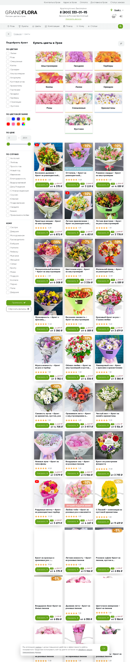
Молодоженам (17, 236)
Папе (12, 288)
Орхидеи (14, 70)
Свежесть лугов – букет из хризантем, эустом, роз (48, 415)
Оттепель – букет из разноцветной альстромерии (76, 174)
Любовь (14, 163)
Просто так (16, 167)
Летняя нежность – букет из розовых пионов (78, 559)
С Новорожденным (19, 191)
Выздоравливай (18, 183)
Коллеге (14, 280)
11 (79, 372)
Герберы (14, 98)
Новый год (15, 171)
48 (49, 468)
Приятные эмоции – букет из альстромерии (48, 222)
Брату (13, 268)
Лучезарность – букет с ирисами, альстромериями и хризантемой (47, 319)
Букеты (25, 26)
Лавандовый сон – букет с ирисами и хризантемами (109, 367)
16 (79, 180)
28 (110, 469)
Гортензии (15, 90)
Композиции (53, 26)
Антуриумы (15, 78)
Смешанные (16, 62)
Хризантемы (16, 86)
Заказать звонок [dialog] (74, 19)
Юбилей (14, 199)
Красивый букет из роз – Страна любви (108, 318)
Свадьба (14, 207)
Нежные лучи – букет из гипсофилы (47, 463)
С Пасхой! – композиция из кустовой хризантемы (109, 511)
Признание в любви (19, 215)
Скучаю (14, 195)
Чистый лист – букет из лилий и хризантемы (107, 415)
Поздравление (17, 203)
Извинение (15, 175)
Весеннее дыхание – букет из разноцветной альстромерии (46, 174)
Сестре (14, 228)
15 (110, 324)
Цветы (38, 26)
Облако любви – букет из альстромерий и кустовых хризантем (79, 367)
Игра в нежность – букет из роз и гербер (47, 367)
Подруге (14, 276)
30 (49, 516)
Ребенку (14, 252)
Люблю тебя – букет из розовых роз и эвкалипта (78, 511)
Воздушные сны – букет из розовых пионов (78, 463)
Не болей (14, 158)
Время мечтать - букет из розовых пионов (108, 655)
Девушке (14, 232)
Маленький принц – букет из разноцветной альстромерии (109, 271)
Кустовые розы (17, 82)
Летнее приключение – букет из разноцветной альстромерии (77, 222)
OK (103, 649)
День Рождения (17, 187)
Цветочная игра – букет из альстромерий (78, 270)
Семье (13, 264)
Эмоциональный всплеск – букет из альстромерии (47, 270)
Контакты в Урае (52, 3)
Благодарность (18, 179)
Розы (12, 26)
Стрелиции (15, 102)
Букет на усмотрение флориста (106, 463)
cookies (38, 647)
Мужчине (14, 256)
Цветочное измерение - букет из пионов (108, 607)
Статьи (94, 26)
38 (49, 564)
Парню (13, 284)
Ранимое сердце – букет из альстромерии (108, 174)
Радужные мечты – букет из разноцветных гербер (48, 511)
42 (110, 276)
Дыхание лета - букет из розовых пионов (78, 607)
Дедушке (14, 292)
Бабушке (14, 244)
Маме (13, 272)
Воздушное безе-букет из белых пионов (48, 607)
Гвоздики (14, 94)
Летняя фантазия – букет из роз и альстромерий (108, 222)
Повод (69, 26)
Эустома (14, 106)
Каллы (13, 66)
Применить (17, 303)
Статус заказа (117, 3)
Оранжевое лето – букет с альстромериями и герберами (78, 415)
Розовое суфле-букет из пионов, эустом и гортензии (108, 559)
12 (79, 324)
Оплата (84, 3)
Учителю (14, 248)
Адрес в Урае (70, 3)
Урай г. (117, 10)
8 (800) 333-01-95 (73, 12)
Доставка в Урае (99, 3)
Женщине (14, 260)
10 (49, 324)
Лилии (13, 53)
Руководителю (17, 240)
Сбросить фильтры (17, 309)
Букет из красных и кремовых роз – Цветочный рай (44, 559)
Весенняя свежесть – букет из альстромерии (77, 318)
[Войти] (121, 17)
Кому (81, 26)
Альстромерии (17, 74)
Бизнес (13, 211)
